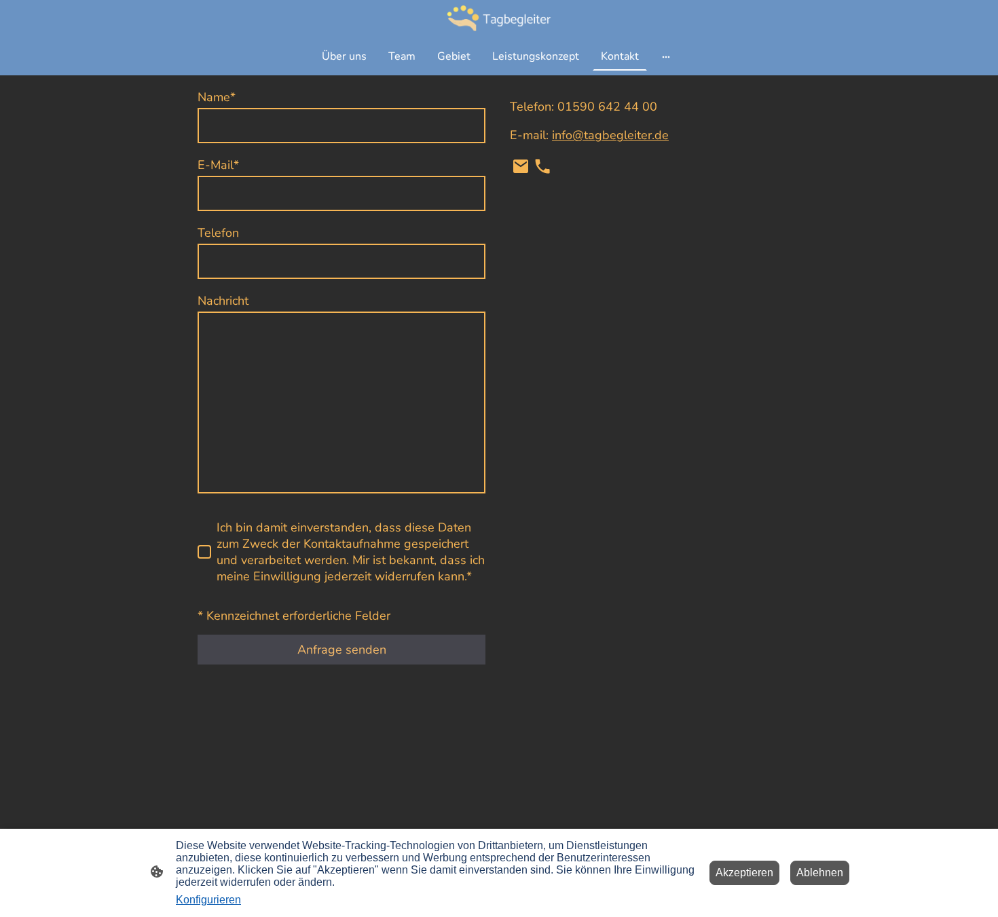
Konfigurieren (208, 899)
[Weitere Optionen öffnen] (666, 56)
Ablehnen (819, 872)
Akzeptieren (744, 872)
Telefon (218, 233)
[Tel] (542, 166)
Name (217, 97)
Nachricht (223, 301)
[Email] (521, 166)
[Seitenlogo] (499, 18)
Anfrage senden (341, 649)
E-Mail (218, 165)
